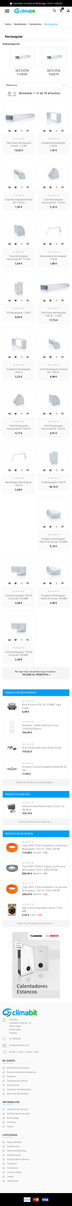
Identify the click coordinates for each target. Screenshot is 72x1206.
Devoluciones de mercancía (21, 1072)
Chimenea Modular (16, 1150)
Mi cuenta (9, 1060)
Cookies (11, 1122)
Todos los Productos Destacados (36, 782)
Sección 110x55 (22, 72)
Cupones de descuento (19, 1089)
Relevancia (35, 85)
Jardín (10, 1176)
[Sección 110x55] (22, 57)
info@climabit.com (19, 1045)
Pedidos (11, 1076)
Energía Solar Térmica (18, 1159)
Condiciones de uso (17, 1109)
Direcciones (13, 1085)
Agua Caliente (14, 1142)
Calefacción (13, 1146)
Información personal (18, 1068)
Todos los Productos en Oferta (36, 923)
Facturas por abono (17, 1080)
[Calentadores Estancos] (36, 965)
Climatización (14, 1155)
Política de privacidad (18, 1113)
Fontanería (12, 1168)
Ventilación (13, 1181)
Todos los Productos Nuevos (35, 822)
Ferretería (12, 1163)
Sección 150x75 (53, 72)
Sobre (10, 1126)
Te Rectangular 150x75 (53, 482)
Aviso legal (13, 1118)
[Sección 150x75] (54, 57)
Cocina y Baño (14, 1172)
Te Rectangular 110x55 (18, 312)
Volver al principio (35, 674)
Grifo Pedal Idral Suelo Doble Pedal (41, 747)
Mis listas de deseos (18, 1093)
